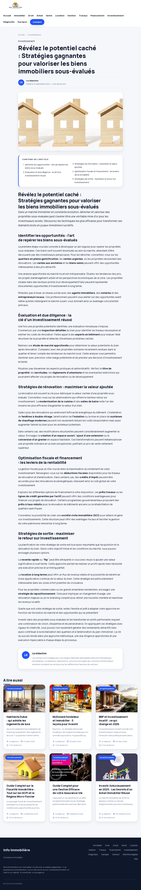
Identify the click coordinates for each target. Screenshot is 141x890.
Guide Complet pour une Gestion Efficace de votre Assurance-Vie (67, 789)
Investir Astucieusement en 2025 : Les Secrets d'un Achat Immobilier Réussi (115, 789)
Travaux (83, 15)
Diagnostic (9, 21)
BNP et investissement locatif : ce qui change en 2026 (113, 720)
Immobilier (19, 15)
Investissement (115, 15)
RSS (136, 859)
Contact (37, 22)
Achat (40, 15)
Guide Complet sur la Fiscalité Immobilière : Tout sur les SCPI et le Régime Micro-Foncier (20, 791)
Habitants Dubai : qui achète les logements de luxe (18, 720)
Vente (49, 15)
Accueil (7, 15)
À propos (22, 21)
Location (59, 15)
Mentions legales (130, 854)
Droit (31, 15)
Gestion (71, 15)
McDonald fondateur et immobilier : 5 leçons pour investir (66, 720)
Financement (97, 15)
